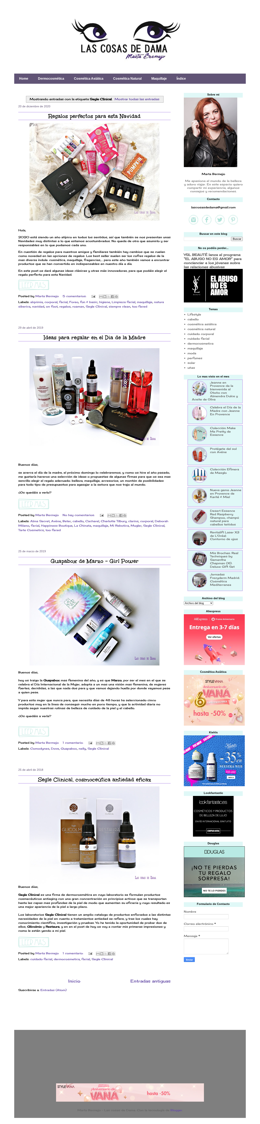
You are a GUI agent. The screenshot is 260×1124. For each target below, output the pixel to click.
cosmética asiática (202, 324)
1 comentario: (73, 742)
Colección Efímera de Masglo (224, 470)
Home (23, 78)
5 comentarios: (75, 296)
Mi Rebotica (119, 525)
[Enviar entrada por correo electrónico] (93, 296)
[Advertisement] (214, 994)
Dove (55, 748)
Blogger (176, 1110)
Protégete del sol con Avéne (223, 450)
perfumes (194, 358)
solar (191, 362)
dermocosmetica (67, 959)
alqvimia (36, 302)
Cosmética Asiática (88, 78)
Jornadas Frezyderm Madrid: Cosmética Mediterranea (225, 579)
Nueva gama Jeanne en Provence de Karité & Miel (225, 493)
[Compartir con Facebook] (112, 297)
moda (191, 353)
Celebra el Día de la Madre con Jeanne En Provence (225, 410)
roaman (78, 306)
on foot (52, 306)
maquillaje (144, 302)
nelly (82, 748)
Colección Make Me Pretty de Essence (223, 431)
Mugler (136, 525)
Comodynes (39, 748)
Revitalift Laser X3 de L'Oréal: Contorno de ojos (224, 535)
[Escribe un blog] (105, 297)
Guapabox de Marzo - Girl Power (95, 561)
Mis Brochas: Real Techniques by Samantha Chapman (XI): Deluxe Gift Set (224, 559)
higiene (104, 302)
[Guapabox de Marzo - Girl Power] (33, 736)
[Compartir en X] (109, 297)
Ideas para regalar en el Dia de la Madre (94, 337)
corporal (50, 302)
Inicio (74, 981)
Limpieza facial (123, 302)
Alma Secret (40, 521)
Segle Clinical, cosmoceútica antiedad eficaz (94, 779)
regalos (65, 306)
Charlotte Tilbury (114, 521)
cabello (78, 521)
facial (63, 302)
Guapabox (69, 748)
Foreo (73, 302)
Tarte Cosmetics (31, 530)
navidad (38, 306)
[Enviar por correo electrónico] (101, 297)
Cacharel (92, 521)
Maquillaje (159, 78)
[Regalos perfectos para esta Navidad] (33, 289)
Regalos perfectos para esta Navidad (94, 116)
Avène (56, 521)
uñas (191, 367)
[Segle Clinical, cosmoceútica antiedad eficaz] (33, 946)
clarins (133, 521)
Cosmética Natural (127, 78)
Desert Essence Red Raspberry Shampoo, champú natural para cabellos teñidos (224, 517)
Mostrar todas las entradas (137, 99)
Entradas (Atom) (53, 990)
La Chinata (82, 525)
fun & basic (89, 302)
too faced (139, 306)
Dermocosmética (51, 78)
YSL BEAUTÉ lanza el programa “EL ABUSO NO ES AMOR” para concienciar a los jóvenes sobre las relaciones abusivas (213, 261)
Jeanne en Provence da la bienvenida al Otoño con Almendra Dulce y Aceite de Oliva (215, 391)
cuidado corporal (200, 334)
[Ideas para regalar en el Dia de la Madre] (33, 508)
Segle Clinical (96, 306)
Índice (181, 78)
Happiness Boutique (57, 525)
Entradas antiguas (150, 981)
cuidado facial (41, 959)
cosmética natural (201, 329)
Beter (67, 521)
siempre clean (119, 306)
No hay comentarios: (79, 515)
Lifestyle (194, 314)
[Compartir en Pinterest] (116, 297)
